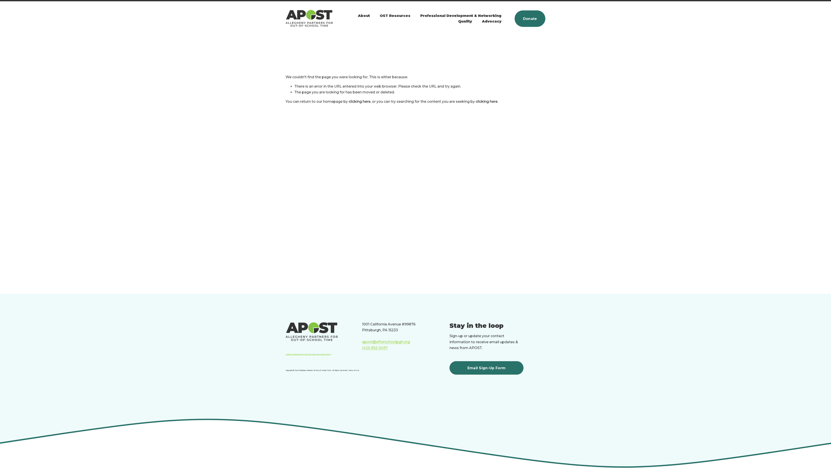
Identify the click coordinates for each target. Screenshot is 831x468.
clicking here (359, 101)
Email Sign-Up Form (486, 368)
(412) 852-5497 (375, 348)
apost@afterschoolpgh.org (386, 342)
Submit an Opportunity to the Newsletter (301, 354)
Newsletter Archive (324, 354)
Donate (530, 19)
